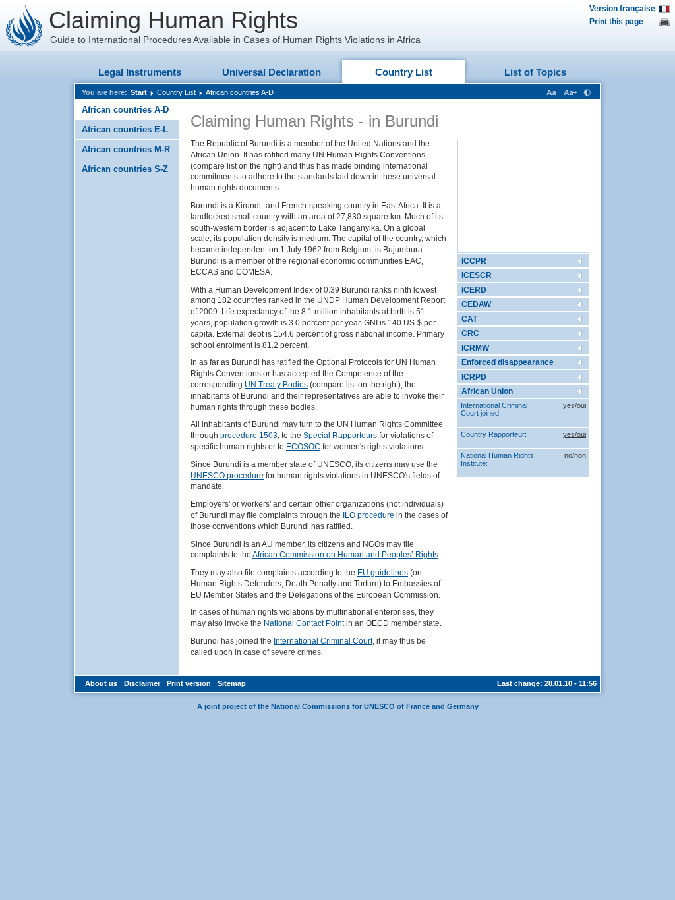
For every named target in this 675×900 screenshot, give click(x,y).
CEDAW (476, 304)
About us (101, 683)
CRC (470, 333)
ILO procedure (368, 515)
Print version (189, 683)
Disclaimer (142, 683)
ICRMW (475, 347)
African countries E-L (125, 129)
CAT (469, 318)
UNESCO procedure (227, 475)
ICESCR (476, 275)
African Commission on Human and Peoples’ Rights (345, 554)
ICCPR (473, 261)
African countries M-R (126, 149)
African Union (487, 391)
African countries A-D (240, 92)
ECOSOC (303, 446)
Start (139, 92)
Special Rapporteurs (340, 435)
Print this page (616, 21)
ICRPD (473, 376)
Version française (622, 8)
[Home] (24, 25)
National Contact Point (304, 623)
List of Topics (535, 72)
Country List (403, 72)
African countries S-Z (125, 169)
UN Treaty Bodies (276, 384)
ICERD (473, 290)
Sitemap (232, 683)
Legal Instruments (139, 72)
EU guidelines (382, 572)
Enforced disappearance (507, 362)
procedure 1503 (249, 435)
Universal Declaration (271, 72)
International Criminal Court (323, 641)
